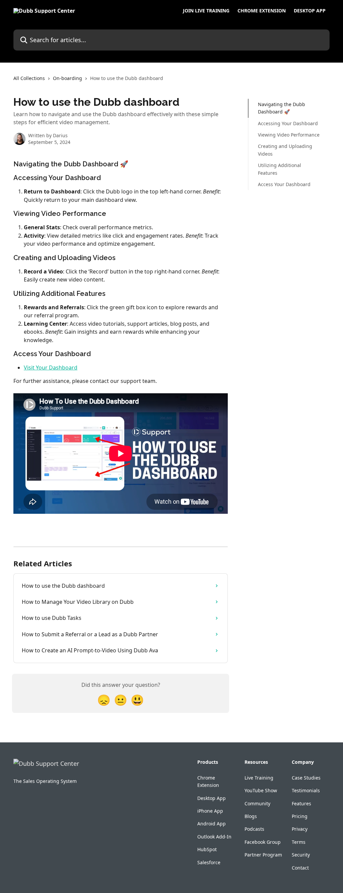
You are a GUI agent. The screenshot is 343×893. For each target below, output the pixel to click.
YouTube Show (261, 790)
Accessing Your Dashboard (288, 123)
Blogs (251, 816)
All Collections (29, 78)
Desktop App (211, 798)
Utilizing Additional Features (279, 169)
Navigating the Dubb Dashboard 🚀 (281, 108)
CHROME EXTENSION (261, 10)
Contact (300, 868)
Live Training (259, 778)
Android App (211, 823)
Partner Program (263, 854)
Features (301, 803)
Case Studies (306, 778)
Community (257, 803)
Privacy (299, 829)
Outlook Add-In (214, 836)
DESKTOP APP (310, 10)
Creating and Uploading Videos (285, 150)
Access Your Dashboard (284, 184)
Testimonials (306, 790)
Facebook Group (263, 842)
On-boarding (67, 78)
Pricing (299, 816)
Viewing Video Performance (289, 135)
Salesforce (208, 862)
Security (301, 854)
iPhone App (210, 811)
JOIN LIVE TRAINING (206, 10)
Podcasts (254, 829)
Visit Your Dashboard (50, 367)
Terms (298, 842)
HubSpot (207, 849)
